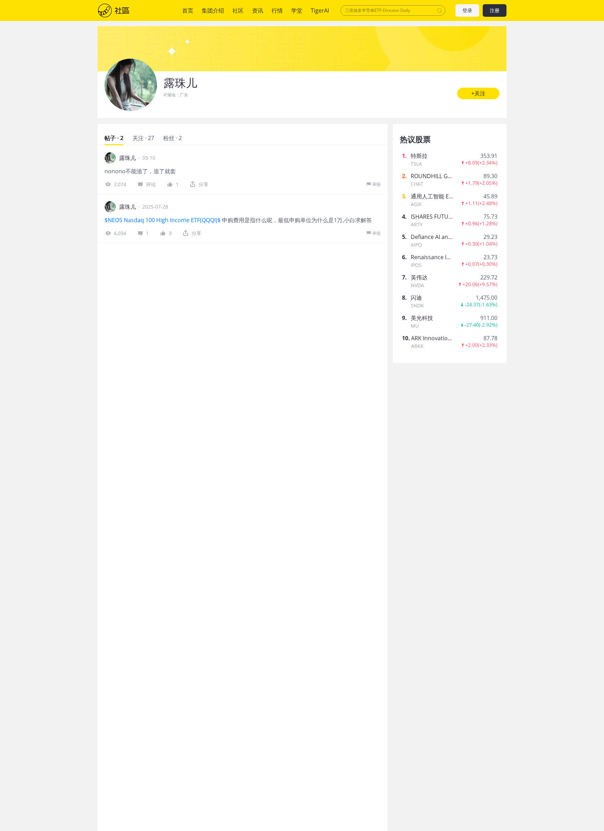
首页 (187, 10)
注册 (494, 10)
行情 (277, 10)
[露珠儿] (131, 85)
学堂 (296, 10)
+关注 (478, 93)
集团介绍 (213, 10)
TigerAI (320, 10)
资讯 (257, 10)
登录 (467, 10)
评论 (151, 184)
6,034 (120, 233)
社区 (121, 10)
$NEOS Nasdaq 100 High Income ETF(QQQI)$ (163, 220)
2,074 (120, 184)
